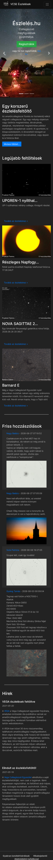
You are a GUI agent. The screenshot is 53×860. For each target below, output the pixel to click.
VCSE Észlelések (20, 4)
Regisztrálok (26, 44)
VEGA (6, 711)
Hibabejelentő (40, 856)
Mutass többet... (12, 144)
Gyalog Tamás (13, 591)
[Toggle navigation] (47, 4)
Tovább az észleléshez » (16, 221)
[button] (4, 53)
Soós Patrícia (12, 550)
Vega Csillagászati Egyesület (18, 777)
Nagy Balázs (12, 433)
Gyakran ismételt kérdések (16, 856)
